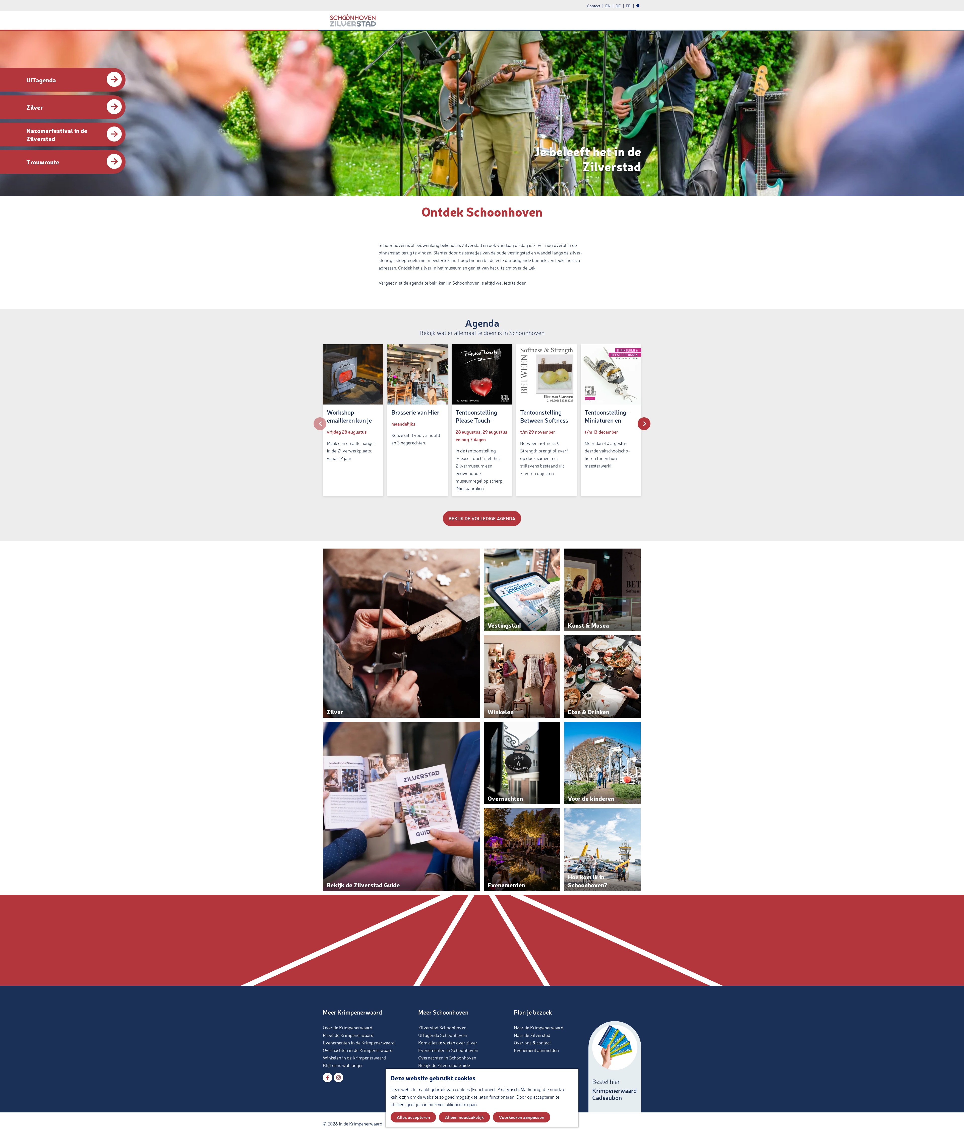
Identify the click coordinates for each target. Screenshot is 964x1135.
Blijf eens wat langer (343, 1065)
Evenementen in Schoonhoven (448, 1050)
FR (628, 5)
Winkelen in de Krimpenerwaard (354, 1057)
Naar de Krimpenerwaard (538, 1027)
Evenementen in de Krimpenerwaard (359, 1042)
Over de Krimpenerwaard (347, 1027)
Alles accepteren (413, 1117)
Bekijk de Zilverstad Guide (444, 1065)
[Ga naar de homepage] (353, 21)
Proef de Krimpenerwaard (348, 1035)
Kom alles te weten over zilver (447, 1042)
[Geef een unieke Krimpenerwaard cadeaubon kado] (614, 1066)
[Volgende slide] (644, 423)
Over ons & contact (532, 1042)
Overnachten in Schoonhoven (447, 1057)
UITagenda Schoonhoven (442, 1035)
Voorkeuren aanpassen (521, 1117)
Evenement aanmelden (536, 1050)
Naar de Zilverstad (532, 1035)
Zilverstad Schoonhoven (442, 1027)
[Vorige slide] (320, 423)
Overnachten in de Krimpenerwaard (358, 1050)
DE (618, 5)
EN (608, 5)
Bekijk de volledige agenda (482, 518)
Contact (593, 5)
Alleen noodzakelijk (464, 1117)
